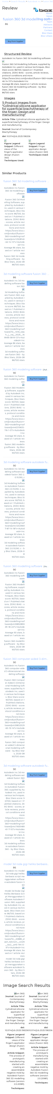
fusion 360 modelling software (23, 566)
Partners (47, 27)
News (49, 16)
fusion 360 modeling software (23, 369)
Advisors (48, 24)
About (49, 13)
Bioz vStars (46, 36)
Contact (48, 30)
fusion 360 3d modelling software (25, 181)
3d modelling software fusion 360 (25, 274)
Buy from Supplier (15, 41)
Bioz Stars (47, 33)
